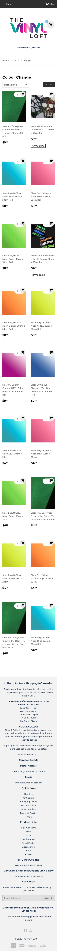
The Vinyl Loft (29, 939)
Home (5, 60)
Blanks (28, 854)
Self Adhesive (28, 827)
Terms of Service (28, 813)
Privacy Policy (28, 809)
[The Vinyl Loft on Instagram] (30, 931)
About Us (28, 794)
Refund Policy (28, 805)
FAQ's (28, 817)
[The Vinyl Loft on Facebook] (25, 931)
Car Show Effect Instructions (29, 876)
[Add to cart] (22, 94)
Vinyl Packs (28, 843)
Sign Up (48, 898)
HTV (28, 831)
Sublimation (28, 839)
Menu (9, 4)
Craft (28, 835)
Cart (52, 4)
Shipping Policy (28, 801)
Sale (28, 850)
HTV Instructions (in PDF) (28, 865)
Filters (49, 84)
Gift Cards (28, 798)
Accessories (28, 847)
